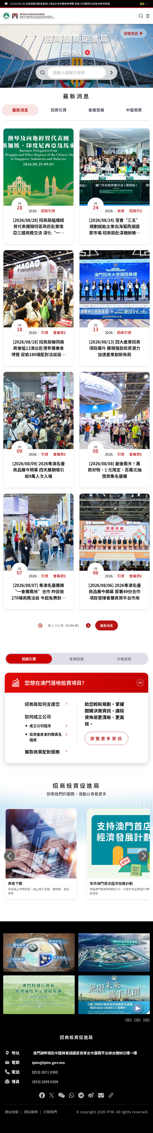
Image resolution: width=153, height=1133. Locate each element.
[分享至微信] (61, 1095)
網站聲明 (31, 1112)
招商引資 (59, 110)
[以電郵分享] (101, 1095)
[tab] (29, 659)
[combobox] (78, 72)
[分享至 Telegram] (81, 1095)
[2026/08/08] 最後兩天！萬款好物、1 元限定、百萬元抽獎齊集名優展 (47, 3)
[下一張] (143, 856)
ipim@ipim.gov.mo (48, 1062)
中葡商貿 (134, 110)
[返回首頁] (10, 16)
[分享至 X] (51, 1095)
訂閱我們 (50, 1112)
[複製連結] (111, 1095)
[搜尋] (141, 16)
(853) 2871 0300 (45, 1072)
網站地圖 (11, 1112)
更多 (142, 3)
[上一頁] (40, 625)
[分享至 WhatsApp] (72, 1095)
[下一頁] (88, 625)
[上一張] (9, 856)
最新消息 (20, 110)
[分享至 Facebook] (42, 1095)
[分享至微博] (91, 1095)
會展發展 (96, 110)
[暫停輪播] (137, 1020)
